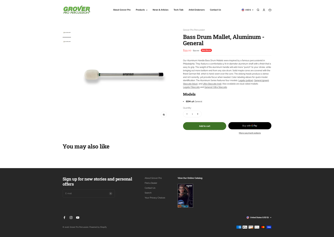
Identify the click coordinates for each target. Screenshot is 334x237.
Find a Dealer (151, 183)
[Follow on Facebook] (64, 217)
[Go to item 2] (67, 42)
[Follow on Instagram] (71, 217)
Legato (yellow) (245, 80)
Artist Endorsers (197, 10)
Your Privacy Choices (155, 198)
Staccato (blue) (190, 84)
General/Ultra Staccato (215, 87)
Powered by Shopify (98, 227)
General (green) (261, 80)
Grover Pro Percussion (194, 30)
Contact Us (215, 10)
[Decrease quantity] (187, 114)
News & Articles (160, 10)
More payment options (250, 133)
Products (140, 10)
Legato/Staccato (191, 87)
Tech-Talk (178, 10)
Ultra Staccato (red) (212, 84)
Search (148, 193)
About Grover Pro (122, 10)
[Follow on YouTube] (77, 217)
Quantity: (187, 108)
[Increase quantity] (197, 114)
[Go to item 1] (67, 32)
